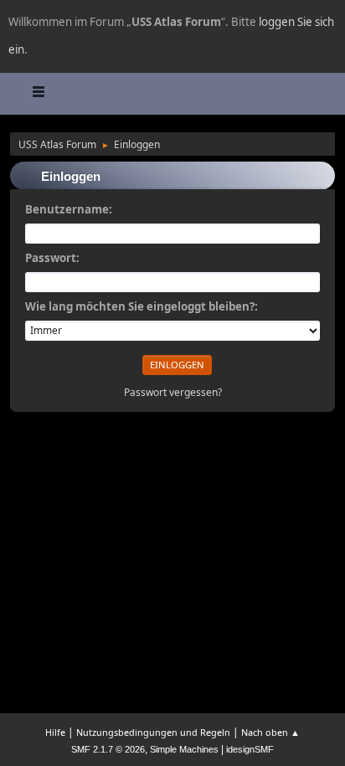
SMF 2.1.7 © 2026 (108, 749)
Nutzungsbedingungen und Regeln (153, 732)
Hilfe (55, 732)
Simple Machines (184, 749)
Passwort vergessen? (173, 392)
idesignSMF (250, 749)
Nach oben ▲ (270, 732)
